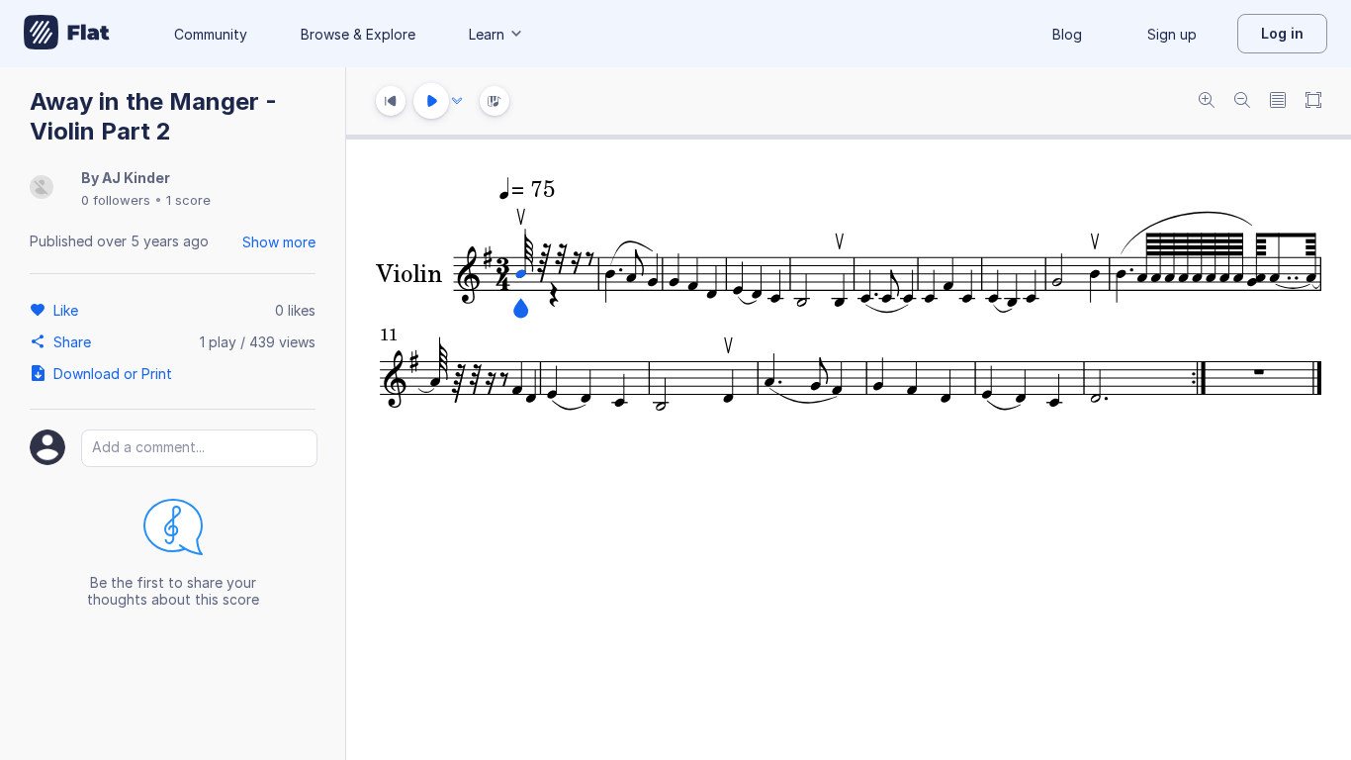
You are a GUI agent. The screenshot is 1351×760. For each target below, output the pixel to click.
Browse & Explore (358, 34)
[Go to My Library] (67, 33)
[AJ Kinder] (41, 188)
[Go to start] (390, 101)
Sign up (1172, 34)
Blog (1067, 34)
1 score (188, 200)
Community (210, 34)
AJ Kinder (136, 177)
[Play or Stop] (431, 101)
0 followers (115, 200)
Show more (278, 242)
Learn (486, 34)
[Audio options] (457, 101)
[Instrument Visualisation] (494, 101)
